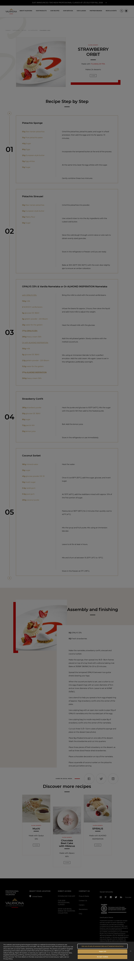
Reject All (102, 951)
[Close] (130, 951)
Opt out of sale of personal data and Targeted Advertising (102, 946)
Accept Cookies (102, 957)
